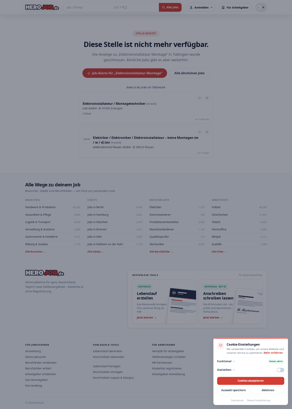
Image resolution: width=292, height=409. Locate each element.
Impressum (237, 400)
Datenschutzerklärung (258, 400)
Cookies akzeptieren (251, 380)
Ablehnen (268, 390)
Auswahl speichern (233, 390)
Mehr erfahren (273, 353)
